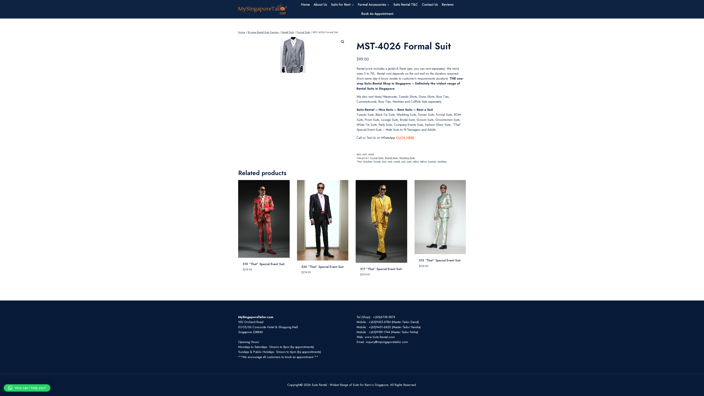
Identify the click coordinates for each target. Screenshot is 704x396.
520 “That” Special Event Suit (322, 267)
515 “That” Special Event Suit (440, 260)
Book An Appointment (377, 13)
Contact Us (430, 4)
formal (377, 161)
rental (396, 161)
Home (305, 4)
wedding (442, 161)
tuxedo (432, 161)
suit (403, 161)
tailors (423, 161)
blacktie (367, 161)
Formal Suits (377, 158)
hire (384, 161)
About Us (320, 4)
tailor (416, 161)
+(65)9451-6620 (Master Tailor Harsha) (395, 327)
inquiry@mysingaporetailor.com (387, 342)
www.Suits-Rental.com (380, 337)
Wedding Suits (407, 158)
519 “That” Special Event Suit (264, 264)
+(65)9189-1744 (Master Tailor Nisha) (393, 332)
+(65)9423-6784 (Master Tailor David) (394, 322)
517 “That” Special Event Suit (381, 269)
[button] (342, 41)
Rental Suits (391, 158)
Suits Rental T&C (405, 4)
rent (390, 161)
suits (409, 161)
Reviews (448, 4)
